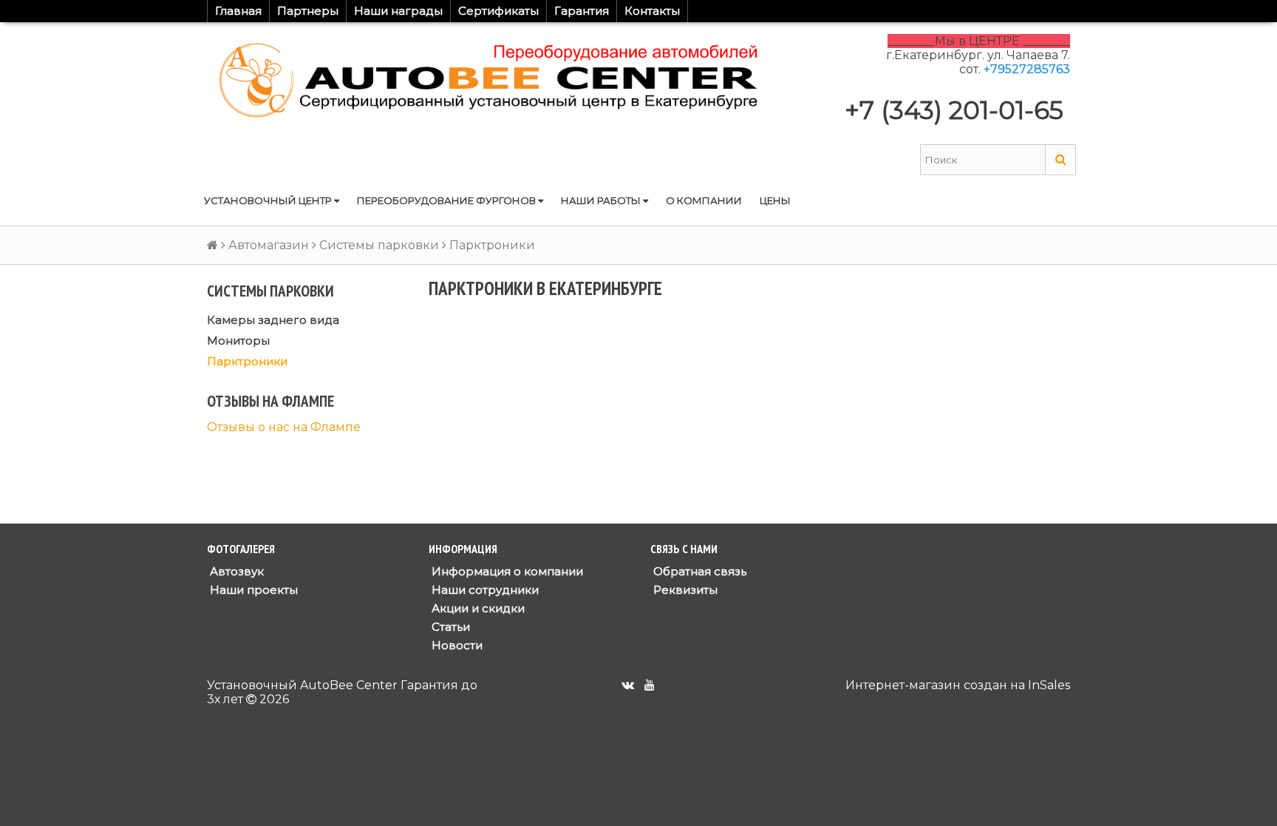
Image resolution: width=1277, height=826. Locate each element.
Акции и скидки (477, 608)
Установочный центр (269, 200)
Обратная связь (698, 571)
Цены (775, 200)
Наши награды (398, 11)
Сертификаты (498, 11)
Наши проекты (252, 590)
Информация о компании (506, 571)
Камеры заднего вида (273, 320)
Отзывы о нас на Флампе (284, 427)
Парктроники (247, 361)
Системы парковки (379, 245)
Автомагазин (268, 245)
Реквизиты (684, 590)
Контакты (652, 11)
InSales (1049, 685)
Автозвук (235, 571)
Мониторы (238, 341)
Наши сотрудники (484, 590)
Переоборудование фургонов (447, 200)
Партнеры (307, 11)
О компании (704, 200)
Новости (456, 645)
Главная (238, 11)
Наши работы (602, 200)
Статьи (449, 627)
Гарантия (581, 11)
